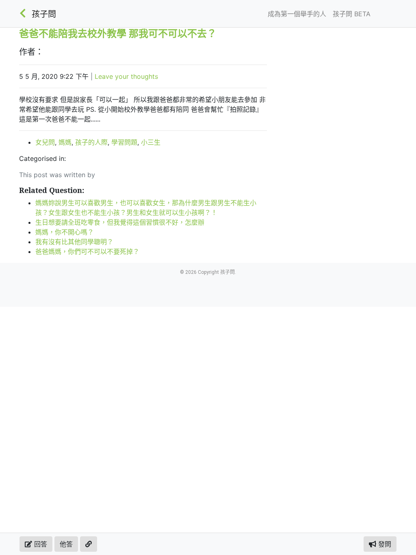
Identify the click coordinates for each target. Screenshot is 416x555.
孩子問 (44, 14)
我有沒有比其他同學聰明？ (74, 242)
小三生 (150, 142)
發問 (383, 544)
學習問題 (124, 142)
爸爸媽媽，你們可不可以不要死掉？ (87, 251)
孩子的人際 (91, 142)
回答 (39, 544)
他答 (66, 544)
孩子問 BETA (351, 14)
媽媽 (65, 142)
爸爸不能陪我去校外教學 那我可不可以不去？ (118, 33)
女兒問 (45, 142)
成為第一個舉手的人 (297, 14)
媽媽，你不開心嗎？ (64, 232)
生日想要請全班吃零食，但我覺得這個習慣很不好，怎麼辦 (119, 222)
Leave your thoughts (126, 76)
